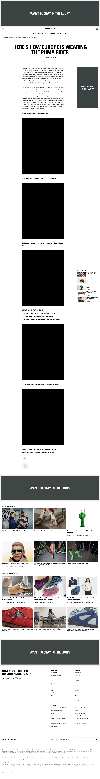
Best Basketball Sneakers (81, 715)
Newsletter (53, 692)
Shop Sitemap (54, 726)
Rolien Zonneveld (43, 634)
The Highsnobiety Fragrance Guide (84, 708)
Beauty (65, 33)
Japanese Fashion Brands (81, 713)
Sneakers (52, 33)
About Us (77, 692)
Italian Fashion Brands (80, 723)
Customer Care (54, 683)
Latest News (78, 672)
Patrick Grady (12, 602)
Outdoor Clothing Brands (57, 721)
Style (46, 33)
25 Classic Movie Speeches (82, 718)
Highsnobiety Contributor (80, 634)
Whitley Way (53, 57)
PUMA (24, 458)
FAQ (52, 680)
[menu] (3, 29)
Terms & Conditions (56, 675)
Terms (67, 739)
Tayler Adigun (12, 634)
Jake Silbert (41, 602)
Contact (77, 700)
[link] (87, 274)
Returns (53, 678)
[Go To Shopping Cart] (97, 29)
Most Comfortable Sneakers (58, 718)
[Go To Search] (94, 29)
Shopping (40, 33)
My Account (54, 672)
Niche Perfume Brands (56, 710)
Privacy (56, 739)
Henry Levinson (85, 535)
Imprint (52, 739)
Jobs (76, 695)
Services (77, 698)
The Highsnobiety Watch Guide (58, 708)
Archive (52, 695)
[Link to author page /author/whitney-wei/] (25, 469)
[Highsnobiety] (50, 29)
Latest (34, 33)
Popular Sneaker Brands (81, 721)
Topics (52, 713)
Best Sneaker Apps (55, 715)
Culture (59, 33)
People (76, 710)
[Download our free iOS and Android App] (6, 678)
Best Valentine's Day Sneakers (58, 723)
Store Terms (62, 739)
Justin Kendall (17, 537)
